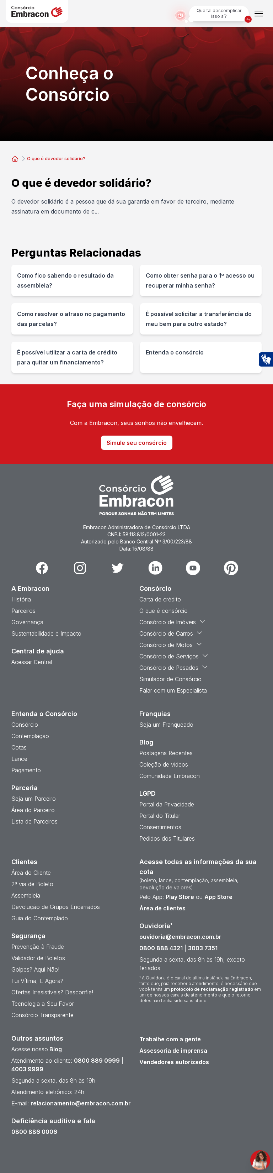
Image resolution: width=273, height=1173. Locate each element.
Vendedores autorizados (174, 1062)
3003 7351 (203, 948)
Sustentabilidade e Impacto (46, 633)
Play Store (180, 896)
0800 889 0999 (97, 1060)
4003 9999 (27, 1069)
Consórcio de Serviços (169, 656)
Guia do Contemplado (39, 918)
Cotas (19, 747)
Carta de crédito (160, 599)
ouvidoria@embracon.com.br (180, 936)
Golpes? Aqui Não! (35, 969)
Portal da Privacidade (166, 804)
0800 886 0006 (34, 1131)
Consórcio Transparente (42, 1015)
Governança (27, 622)
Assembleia (25, 895)
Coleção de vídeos (163, 764)
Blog (55, 1049)
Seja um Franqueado (166, 724)
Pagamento (26, 770)
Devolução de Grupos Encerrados (55, 906)
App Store (218, 896)
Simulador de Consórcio (170, 679)
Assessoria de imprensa (173, 1050)
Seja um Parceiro (33, 798)
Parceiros (23, 610)
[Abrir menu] (258, 13)
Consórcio (24, 724)
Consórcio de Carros (166, 633)
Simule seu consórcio (137, 442)
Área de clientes (162, 908)
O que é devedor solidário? (56, 158)
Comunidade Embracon (169, 775)
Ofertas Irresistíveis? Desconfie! (52, 992)
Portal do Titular (159, 815)
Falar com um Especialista (173, 690)
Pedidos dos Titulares (167, 838)
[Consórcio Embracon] (14, 158)
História (21, 599)
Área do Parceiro (33, 810)
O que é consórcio (163, 610)
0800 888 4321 (161, 948)
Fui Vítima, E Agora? (37, 980)
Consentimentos (160, 827)
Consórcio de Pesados (168, 667)
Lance (19, 758)
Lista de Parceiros (34, 821)
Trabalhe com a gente (170, 1039)
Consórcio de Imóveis (167, 622)
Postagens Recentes (166, 753)
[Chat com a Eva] (260, 1160)
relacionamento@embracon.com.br (81, 1103)
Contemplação (30, 736)
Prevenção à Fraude (37, 946)
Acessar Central (31, 662)
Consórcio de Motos (166, 644)
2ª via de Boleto (32, 884)
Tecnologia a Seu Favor (42, 1003)
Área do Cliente (31, 872)
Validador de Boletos (38, 958)
